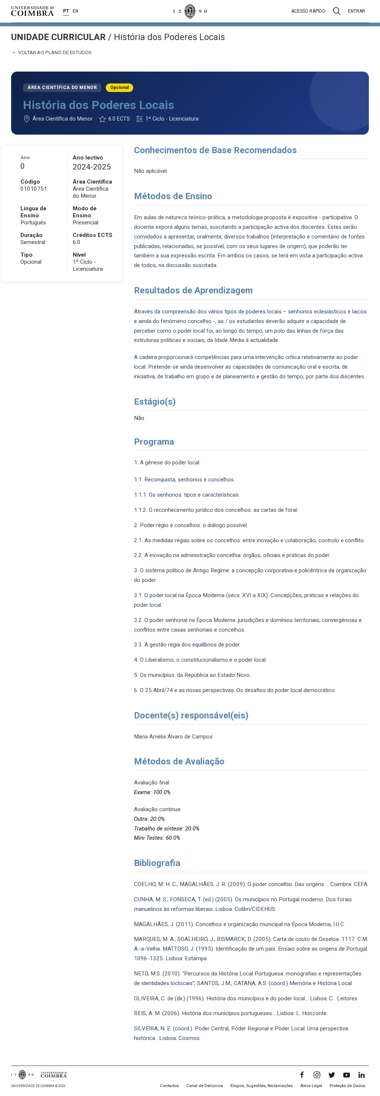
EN (75, 11)
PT (66, 11)
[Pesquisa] (337, 11)
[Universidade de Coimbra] (32, 11)
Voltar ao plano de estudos (54, 52)
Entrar (356, 11)
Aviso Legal (311, 1085)
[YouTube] (346, 1075)
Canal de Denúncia (204, 1085)
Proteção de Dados (347, 1085)
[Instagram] (316, 1075)
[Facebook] (302, 1075)
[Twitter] (331, 1075)
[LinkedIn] (361, 1075)
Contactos (169, 1085)
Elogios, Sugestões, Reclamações (261, 1085)
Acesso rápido (308, 11)
